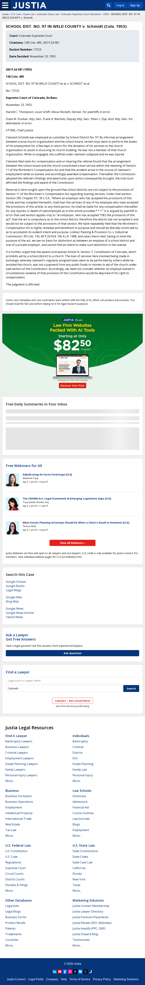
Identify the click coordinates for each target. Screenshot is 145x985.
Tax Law (10, 830)
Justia (5, 14)
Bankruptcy (80, 741)
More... (9, 781)
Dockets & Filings (16, 885)
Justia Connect (16, 979)
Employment (13, 807)
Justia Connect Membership (90, 906)
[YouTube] (60, 971)
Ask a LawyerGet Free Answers (21, 637)
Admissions (80, 802)
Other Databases (18, 900)
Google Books (15, 586)
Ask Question (72, 653)
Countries (11, 940)
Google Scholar (16, 582)
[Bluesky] (80, 971)
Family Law (79, 769)
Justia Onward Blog (85, 934)
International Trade (18, 819)
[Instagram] (70, 971)
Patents (10, 928)
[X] (85, 971)
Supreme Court (15, 868)
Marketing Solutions (88, 900)
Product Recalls (15, 923)
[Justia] (29, 5)
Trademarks (13, 934)
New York (78, 879)
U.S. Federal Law (18, 845)
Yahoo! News (14, 617)
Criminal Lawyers (16, 753)
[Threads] (75, 971)
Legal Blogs (13, 590)
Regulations (13, 862)
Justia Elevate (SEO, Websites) (92, 923)
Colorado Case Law (48, 14)
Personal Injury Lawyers (21, 775)
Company (52, 979)
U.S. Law (16, 14)
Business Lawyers (17, 747)
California (78, 868)
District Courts (15, 879)
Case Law (28, 14)
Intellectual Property (19, 813)
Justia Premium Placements (90, 917)
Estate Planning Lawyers (21, 764)
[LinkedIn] (55, 971)
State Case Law (82, 862)
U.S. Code (11, 857)
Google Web (14, 597)
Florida (77, 874)
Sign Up (135, 5)
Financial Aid (80, 807)
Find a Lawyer (18, 672)
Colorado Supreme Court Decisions (81, 14)
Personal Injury (82, 775)
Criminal (77, 747)
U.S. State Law (83, 845)
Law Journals (81, 819)
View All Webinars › (72, 543)
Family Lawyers (15, 769)
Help (64, 979)
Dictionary (79, 796)
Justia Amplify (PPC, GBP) (88, 928)
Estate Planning (82, 764)
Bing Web (12, 601)
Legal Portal (35, 979)
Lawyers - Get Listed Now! (72, 700)
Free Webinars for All (24, 466)
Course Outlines (83, 813)
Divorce (77, 753)
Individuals (80, 736)
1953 (106, 14)
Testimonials (81, 940)
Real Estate (12, 824)
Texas (76, 885)
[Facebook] (65, 971)
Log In (120, 5)
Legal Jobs (12, 906)
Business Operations (19, 802)
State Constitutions (85, 851)
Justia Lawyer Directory (87, 911)
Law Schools (81, 790)
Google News (15, 608)
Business (12, 790)
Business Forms (15, 917)
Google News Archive (20, 613)
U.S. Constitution (16, 851)
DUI (75, 758)
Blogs (76, 824)
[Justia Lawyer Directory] (90, 971)
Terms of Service (79, 979)
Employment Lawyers (19, 758)
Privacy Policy (102, 979)
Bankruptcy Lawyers (18, 741)
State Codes (80, 857)
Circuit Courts (14, 874)
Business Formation (18, 796)
